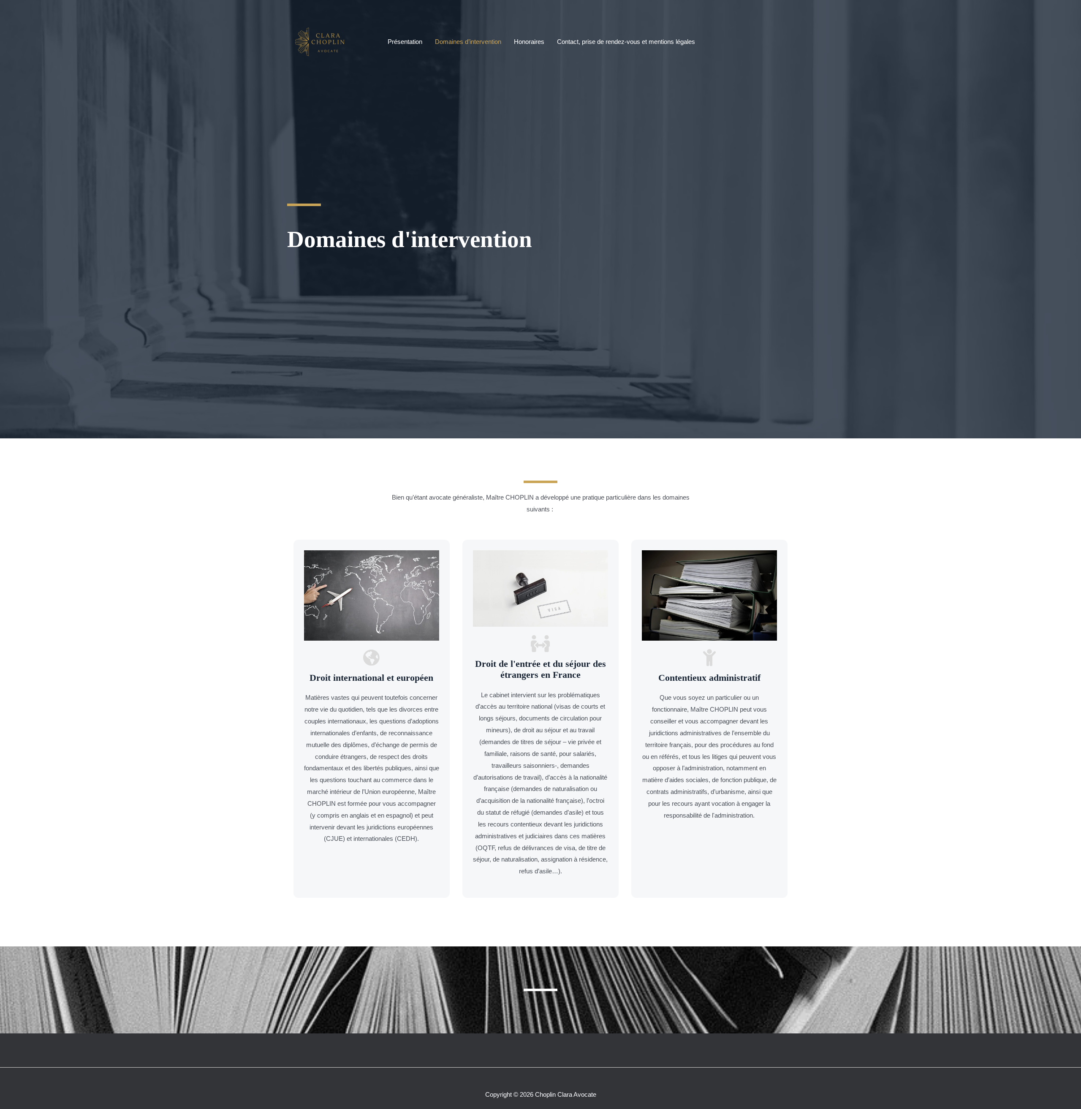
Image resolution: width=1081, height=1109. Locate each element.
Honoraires (529, 41)
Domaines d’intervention (468, 41)
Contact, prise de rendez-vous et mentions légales (626, 41)
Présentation (405, 41)
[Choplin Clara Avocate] (322, 41)
